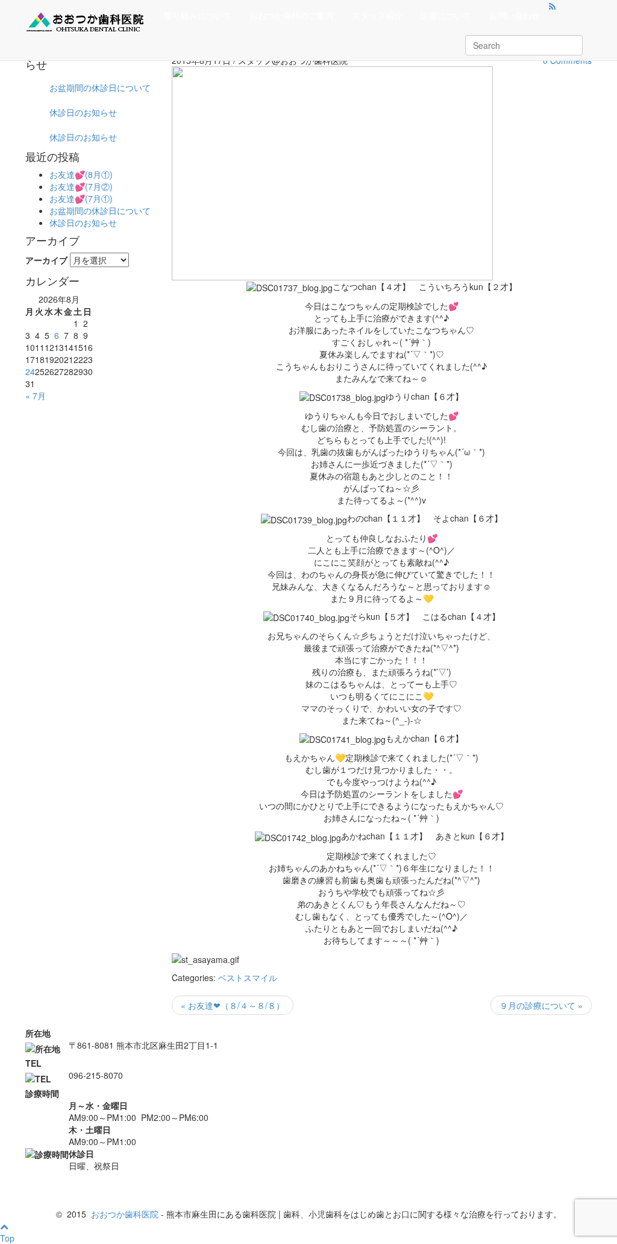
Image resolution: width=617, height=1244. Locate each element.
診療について (446, 15)
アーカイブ (46, 260)
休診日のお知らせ (83, 112)
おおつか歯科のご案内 (291, 15)
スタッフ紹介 (377, 15)
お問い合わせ (514, 15)
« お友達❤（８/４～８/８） (232, 1005)
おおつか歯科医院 (124, 1214)
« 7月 (35, 396)
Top (7, 1238)
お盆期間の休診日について (100, 87)
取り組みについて (197, 15)
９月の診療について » (541, 1005)
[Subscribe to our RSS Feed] (552, 6)
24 (30, 371)
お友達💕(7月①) (81, 198)
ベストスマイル (247, 977)
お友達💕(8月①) (81, 174)
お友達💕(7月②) (81, 186)
